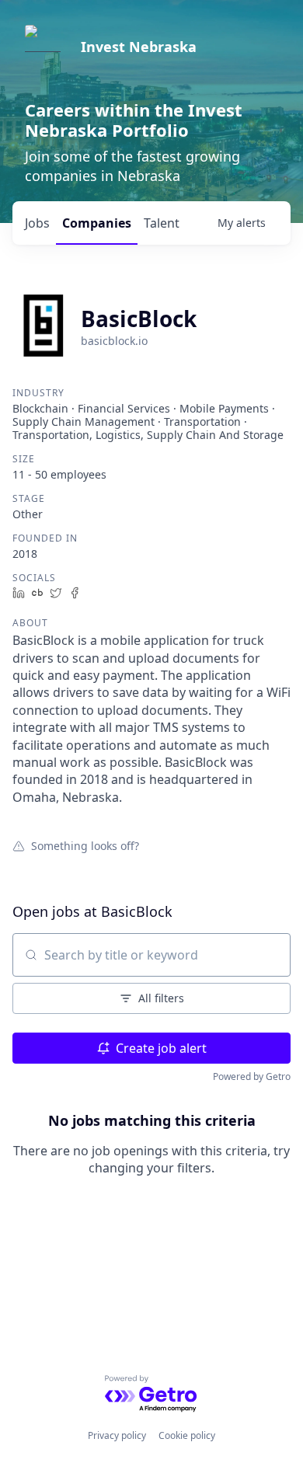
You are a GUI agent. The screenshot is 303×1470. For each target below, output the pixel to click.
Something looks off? (85, 845)
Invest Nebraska (139, 46)
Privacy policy (117, 1435)
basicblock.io (114, 340)
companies (96, 223)
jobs (37, 223)
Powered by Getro (252, 1076)
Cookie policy (186, 1435)
